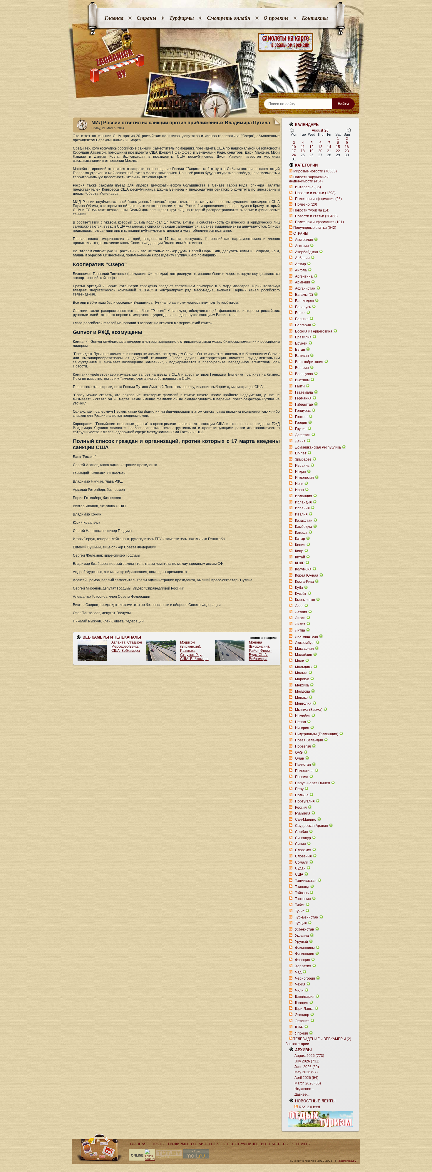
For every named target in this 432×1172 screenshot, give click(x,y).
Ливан (300, 618)
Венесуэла (304, 374)
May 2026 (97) (306, 1072)
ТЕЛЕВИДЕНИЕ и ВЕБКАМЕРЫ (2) (322, 1039)
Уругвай (301, 942)
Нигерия (302, 728)
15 (338, 147)
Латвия (301, 612)
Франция (302, 960)
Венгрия (302, 368)
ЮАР (299, 1027)
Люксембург (305, 643)
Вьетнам (302, 380)
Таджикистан (306, 881)
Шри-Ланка (304, 1009)
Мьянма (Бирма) (308, 710)
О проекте (276, 18)
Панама (301, 777)
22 (338, 151)
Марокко (302, 679)
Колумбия (303, 569)
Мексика (302, 685)
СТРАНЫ (300, 233)
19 (311, 151)
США (299, 874)
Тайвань (302, 893)
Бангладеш (304, 301)
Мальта (301, 673)
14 (329, 147)
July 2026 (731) (306, 1061)
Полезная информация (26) (318, 199)
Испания (302, 508)
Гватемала (304, 392)
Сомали (301, 862)
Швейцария (304, 997)
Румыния (302, 813)
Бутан (300, 349)
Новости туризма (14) (311, 210)
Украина (302, 935)
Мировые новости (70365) (315, 171)
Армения (302, 282)
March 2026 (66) (307, 1083)
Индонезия (304, 478)
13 (320, 147)
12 (311, 147)
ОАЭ (299, 752)
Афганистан (305, 288)
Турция (301, 923)
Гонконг (301, 417)
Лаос (299, 606)
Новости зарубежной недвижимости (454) (309, 179)
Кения (300, 545)
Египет (301, 453)
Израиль (302, 466)
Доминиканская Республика (318, 447)
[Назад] (291, 131)
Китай (300, 557)
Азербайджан (306, 252)
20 (320, 151)
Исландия (304, 502)
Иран (299, 490)
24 (294, 155)
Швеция (301, 1003)
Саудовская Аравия (311, 826)
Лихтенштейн (306, 636)
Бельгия (302, 319)
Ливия (300, 624)
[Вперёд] (348, 131)
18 (303, 151)
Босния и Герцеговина (313, 331)
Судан (300, 868)
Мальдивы (303, 667)
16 (347, 147)
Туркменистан (306, 917)
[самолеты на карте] (216, 42)
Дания (300, 441)
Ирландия (303, 496)
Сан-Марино (305, 819)
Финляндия (304, 954)
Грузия (301, 429)
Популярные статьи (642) (314, 228)
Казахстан (303, 520)
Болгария (303, 325)
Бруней (301, 343)
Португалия (305, 801)
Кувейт (301, 594)
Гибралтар (304, 404)
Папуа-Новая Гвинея (312, 783)
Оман (299, 758)
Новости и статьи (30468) (316, 216)
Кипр (299, 551)
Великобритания (309, 362)
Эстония (302, 1021)
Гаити (300, 386)
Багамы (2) (304, 295)
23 (347, 151)
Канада (301, 532)
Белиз (300, 313)
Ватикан (302, 356)
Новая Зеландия (309, 740)
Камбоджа (303, 527)
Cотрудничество (249, 1144)
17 (294, 151)
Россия (301, 807)
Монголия (303, 703)
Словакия (303, 850)
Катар (300, 539)
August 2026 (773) (309, 1056)
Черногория (305, 978)
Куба (299, 588)
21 (329, 151)
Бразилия (303, 337)
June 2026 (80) (306, 1067)
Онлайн (198, 1144)
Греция (301, 423)
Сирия (300, 844)
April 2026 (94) (306, 1078)
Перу (299, 789)
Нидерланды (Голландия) (316, 734)
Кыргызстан (305, 600)
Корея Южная (306, 575)
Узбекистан (304, 929)
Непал (300, 722)
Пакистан (303, 765)
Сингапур (303, 838)
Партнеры (279, 1144)
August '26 (320, 130)
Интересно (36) (308, 187)
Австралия (304, 240)
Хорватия (303, 966)
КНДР (299, 563)
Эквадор (302, 1015)
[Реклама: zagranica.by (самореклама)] (320, 1119)
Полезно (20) (306, 204)
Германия (303, 398)
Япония (301, 1033)
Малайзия (303, 655)
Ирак (299, 484)
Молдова (302, 691)
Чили (299, 990)
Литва (300, 630)
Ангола (301, 270)
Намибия (302, 716)
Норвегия (303, 746)
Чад (298, 972)
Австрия (302, 246)
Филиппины (305, 948)
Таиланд (302, 887)
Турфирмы (181, 18)
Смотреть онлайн (228, 18)
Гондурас (303, 411)
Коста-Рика (304, 582)
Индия (300, 472)
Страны (146, 18)
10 (294, 147)
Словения (303, 856)
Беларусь (303, 307)
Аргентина (304, 276)
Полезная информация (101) (319, 222)
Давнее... (301, 1094)
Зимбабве (303, 459)
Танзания (303, 899)
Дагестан (302, 435)
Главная (114, 18)
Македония (304, 649)
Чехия (300, 984)
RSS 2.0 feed (309, 1107)
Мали (299, 661)
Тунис (299, 911)
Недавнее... (304, 1089)
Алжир (300, 264)
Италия (301, 514)
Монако (301, 698)
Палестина (304, 771)
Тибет (300, 905)
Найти (343, 104)
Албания (302, 258)
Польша (302, 795)
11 (303, 147)
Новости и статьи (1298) (315, 193)
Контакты (315, 18)
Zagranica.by (347, 1160)
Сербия (301, 832)
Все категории (297, 1044)
